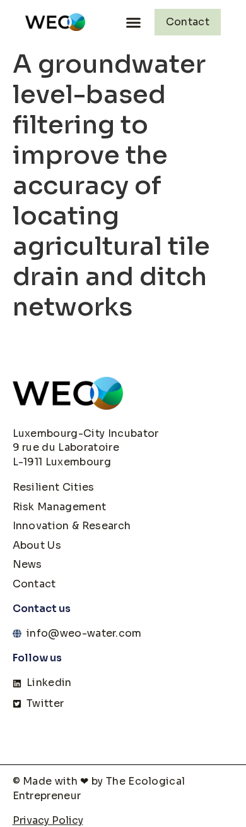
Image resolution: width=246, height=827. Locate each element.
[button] (133, 22)
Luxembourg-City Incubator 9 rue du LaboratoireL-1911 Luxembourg (86, 448)
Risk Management (60, 506)
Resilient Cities (54, 487)
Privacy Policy (48, 820)
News (27, 564)
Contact (34, 584)
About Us (37, 545)
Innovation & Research (72, 525)
